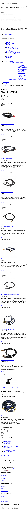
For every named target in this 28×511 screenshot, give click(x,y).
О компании (9, 56)
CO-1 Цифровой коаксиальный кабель (10, 294)
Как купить (9, 55)
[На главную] (7, 15)
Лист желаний (4, 501)
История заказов (5, 499)
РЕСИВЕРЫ (21, 65)
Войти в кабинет (7, 34)
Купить (2, 134)
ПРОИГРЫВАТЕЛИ (23, 67)
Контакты (8, 57)
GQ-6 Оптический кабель (7, 192)
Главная (2, 85)
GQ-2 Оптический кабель (7, 226)
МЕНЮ (5, 41)
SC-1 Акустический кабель (7, 124)
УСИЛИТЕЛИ (21, 66)
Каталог (7, 85)
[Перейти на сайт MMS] (8, 470)
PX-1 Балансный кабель (6, 158)
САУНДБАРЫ (21, 71)
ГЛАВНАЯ (9, 42)
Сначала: (3, 95)
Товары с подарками (21, 79)
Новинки (11, 62)
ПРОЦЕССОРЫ (22, 64)
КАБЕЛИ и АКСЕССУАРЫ (22, 75)
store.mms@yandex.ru (13, 468)
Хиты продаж (12, 79)
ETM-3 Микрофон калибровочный (9, 387)
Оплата (2, 480)
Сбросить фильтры (5, 455)
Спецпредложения (18, 62)
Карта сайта (3, 488)
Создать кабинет (7, 35)
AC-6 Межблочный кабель (7, 329)
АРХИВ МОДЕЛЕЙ (20, 77)
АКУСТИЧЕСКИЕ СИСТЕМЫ (22, 70)
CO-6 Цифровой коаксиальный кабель (10, 258)
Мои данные (4, 496)
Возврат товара (4, 491)
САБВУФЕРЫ (21, 73)
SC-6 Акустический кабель (7, 415)
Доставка (3, 478)
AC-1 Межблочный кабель (7, 360)
